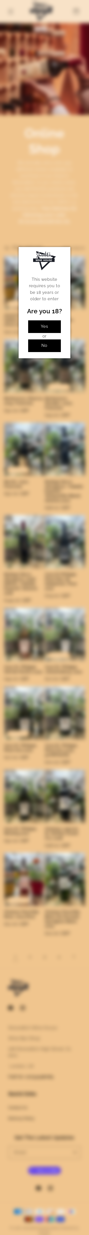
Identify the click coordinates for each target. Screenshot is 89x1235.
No (44, 345)
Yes (44, 326)
